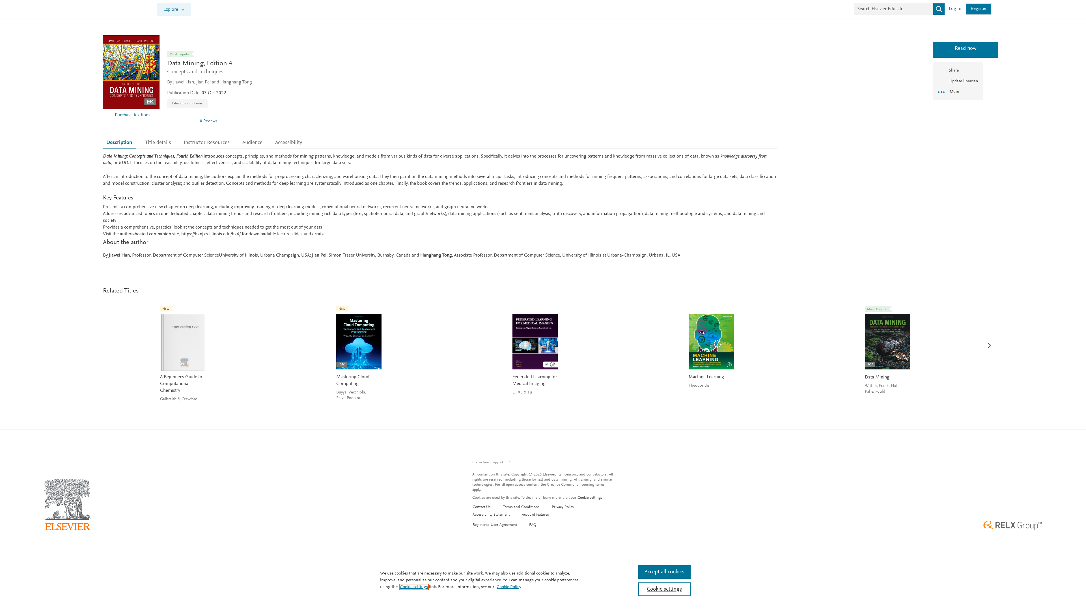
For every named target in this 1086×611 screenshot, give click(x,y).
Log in (955, 9)
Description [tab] (119, 142)
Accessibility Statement (491, 515)
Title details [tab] (158, 142)
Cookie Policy (509, 587)
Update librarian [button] (963, 81)
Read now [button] (958, 48)
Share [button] (954, 70)
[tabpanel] (440, 206)
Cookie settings (590, 498)
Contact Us (482, 507)
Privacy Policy (563, 507)
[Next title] (988, 342)
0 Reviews (208, 121)
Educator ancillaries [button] (187, 103)
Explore (170, 9)
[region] (543, 580)
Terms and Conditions (521, 507)
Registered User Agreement (495, 525)
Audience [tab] (252, 142)
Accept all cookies (664, 572)
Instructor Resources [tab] (207, 142)
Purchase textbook (133, 115)
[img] (181, 121)
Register (979, 9)
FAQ (532, 525)
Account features (535, 515)
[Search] (939, 9)
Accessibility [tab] (288, 142)
